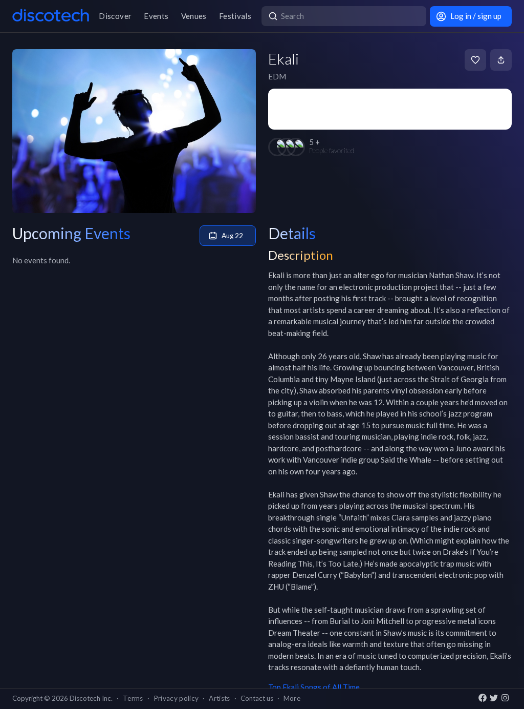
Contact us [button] (257, 698)
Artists (219, 698)
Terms (133, 698)
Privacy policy (176, 698)
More (291, 698)
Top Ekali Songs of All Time (314, 687)
